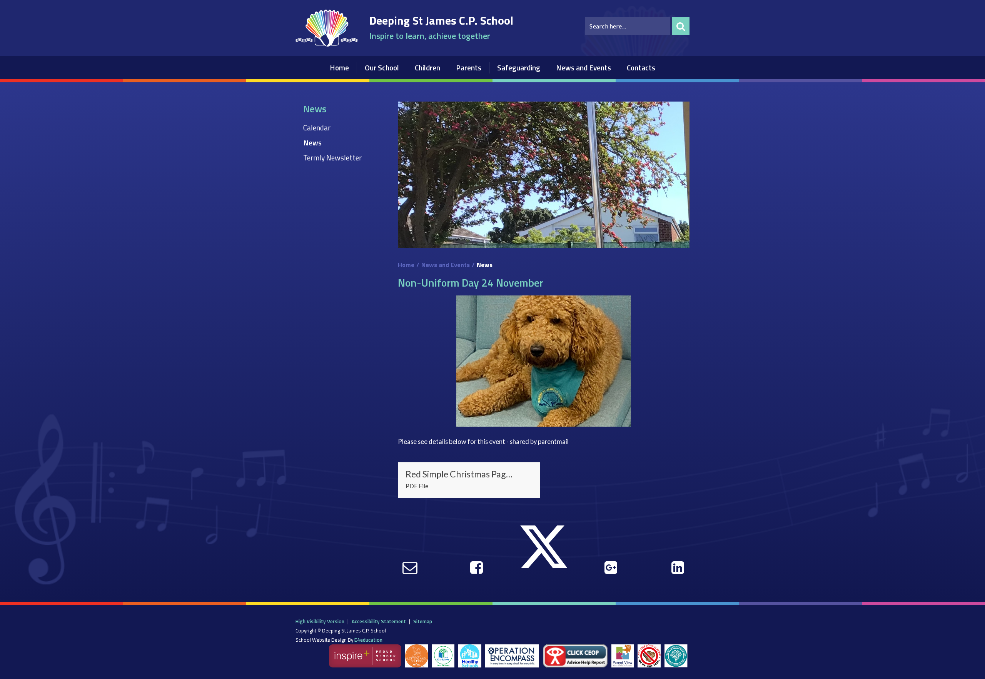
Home (406, 264)
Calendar (317, 127)
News (312, 142)
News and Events (445, 264)
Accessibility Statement (379, 621)
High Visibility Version (320, 621)
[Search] (681, 26)
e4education (368, 640)
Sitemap (422, 621)
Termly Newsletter (332, 157)
